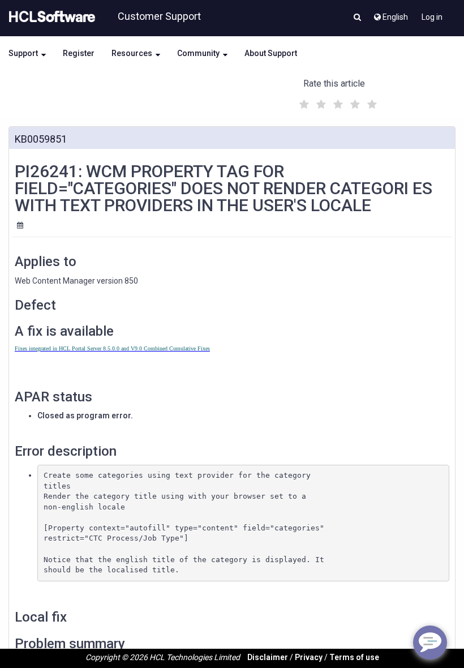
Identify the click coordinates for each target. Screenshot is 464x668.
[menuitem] (390, 14)
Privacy (309, 657)
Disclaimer (267, 657)
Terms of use (354, 657)
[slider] (336, 103)
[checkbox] (303, 101)
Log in (432, 17)
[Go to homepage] (50, 17)
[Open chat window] (430, 643)
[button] (357, 18)
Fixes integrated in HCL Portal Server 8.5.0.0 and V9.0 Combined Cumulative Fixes (112, 348)
